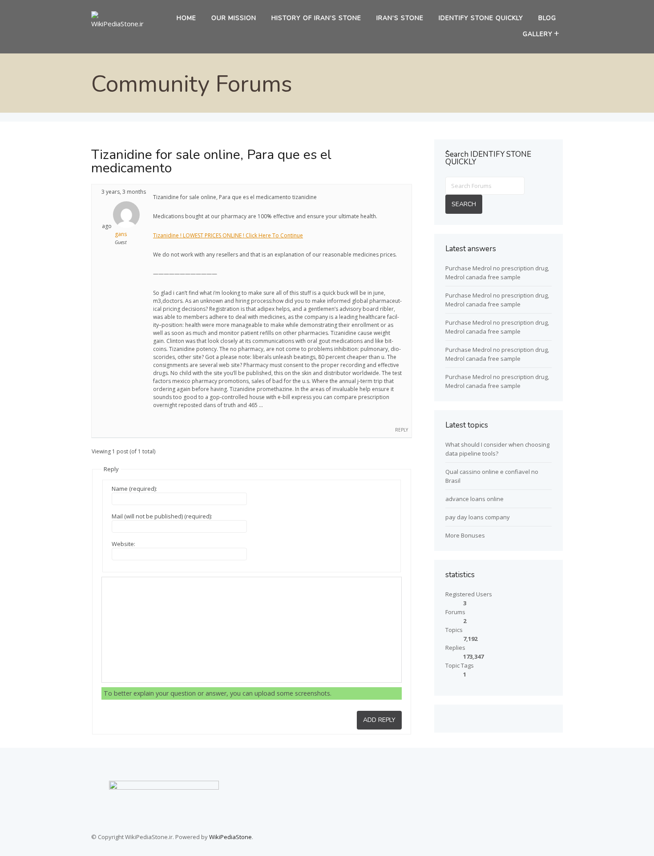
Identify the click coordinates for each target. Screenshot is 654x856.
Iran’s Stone (400, 18)
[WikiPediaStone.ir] (120, 23)
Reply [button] (401, 430)
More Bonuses (465, 535)
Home (186, 18)
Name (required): (134, 489)
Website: (123, 544)
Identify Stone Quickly (481, 18)
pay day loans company (477, 517)
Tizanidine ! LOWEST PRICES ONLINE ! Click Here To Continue (228, 235)
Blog (547, 18)
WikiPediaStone (230, 837)
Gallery (538, 34)
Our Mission (233, 18)
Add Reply (379, 720)
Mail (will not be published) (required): (162, 516)
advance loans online (474, 499)
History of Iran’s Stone (316, 18)
